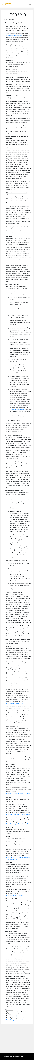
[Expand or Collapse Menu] (30, 3)
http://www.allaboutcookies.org (15, 703)
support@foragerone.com (17, 410)
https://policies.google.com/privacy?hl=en (18, 794)
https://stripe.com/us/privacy (14, 895)
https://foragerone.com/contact (15, 1020)
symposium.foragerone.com (14, 35)
